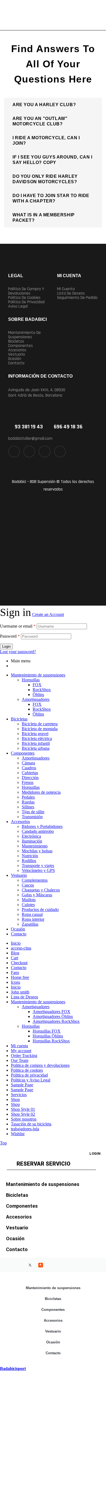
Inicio (16, 943)
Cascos (28, 885)
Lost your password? (18, 651)
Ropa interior (33, 919)
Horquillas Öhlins (48, 1036)
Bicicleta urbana (35, 748)
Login (6, 646)
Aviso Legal (18, 306)
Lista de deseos (71, 293)
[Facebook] (8, 1265)
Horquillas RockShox (51, 1041)
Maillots (29, 899)
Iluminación (32, 841)
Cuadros (29, 767)
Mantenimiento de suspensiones (24, 335)
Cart (14, 958)
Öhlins (38, 694)
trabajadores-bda (25, 1129)
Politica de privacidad (26, 302)
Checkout (19, 962)
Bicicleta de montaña (40, 728)
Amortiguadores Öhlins (53, 1016)
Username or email (18, 626)
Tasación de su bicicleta (31, 1124)
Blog (15, 953)
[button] (53, 105)
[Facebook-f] (14, 451)
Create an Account (48, 614)
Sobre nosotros (23, 1119)
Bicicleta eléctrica (37, 738)
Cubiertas (30, 772)
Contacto (16, 363)
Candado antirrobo (38, 831)
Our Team (19, 1060)
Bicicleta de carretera (40, 724)
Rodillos (29, 860)
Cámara (28, 763)
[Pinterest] (60, 451)
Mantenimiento (35, 846)
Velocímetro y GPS (38, 870)
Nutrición (30, 855)
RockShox (42, 689)
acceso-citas (21, 948)
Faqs (15, 972)
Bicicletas (16, 341)
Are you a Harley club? (44, 104)
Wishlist (17, 1133)
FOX (37, 684)
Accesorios (17, 350)
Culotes (28, 904)
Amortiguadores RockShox (56, 1021)
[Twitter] (29, 451)
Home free (20, 977)
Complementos (35, 880)
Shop (15, 1099)
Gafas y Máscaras (37, 895)
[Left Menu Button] (3, 1363)
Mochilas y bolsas (37, 851)
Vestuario (16, 354)
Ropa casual (32, 914)
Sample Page (22, 1085)
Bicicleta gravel (35, 733)
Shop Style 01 (23, 1109)
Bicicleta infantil (36, 743)
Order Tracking (24, 1055)
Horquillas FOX (47, 1031)
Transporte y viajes (38, 865)
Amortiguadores (35, 699)
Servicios (19, 1094)
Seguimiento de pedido (77, 298)
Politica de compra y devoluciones (26, 291)
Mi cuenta (66, 289)
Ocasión (14, 359)
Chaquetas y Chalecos (41, 890)
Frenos (27, 782)
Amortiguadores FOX (51, 1011)
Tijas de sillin (33, 811)
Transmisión (32, 816)
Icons (15, 982)
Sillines (28, 807)
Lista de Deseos (24, 997)
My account (21, 1050)
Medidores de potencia (41, 792)
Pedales (28, 797)
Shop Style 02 (23, 1114)
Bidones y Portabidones (42, 826)
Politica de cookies (24, 298)
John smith (20, 992)
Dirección (30, 777)
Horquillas (31, 680)
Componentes (20, 346)
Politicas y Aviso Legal (30, 1080)
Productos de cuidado (40, 909)
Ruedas (28, 802)
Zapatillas (30, 924)
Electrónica (31, 836)
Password (10, 636)
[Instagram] (44, 451)
